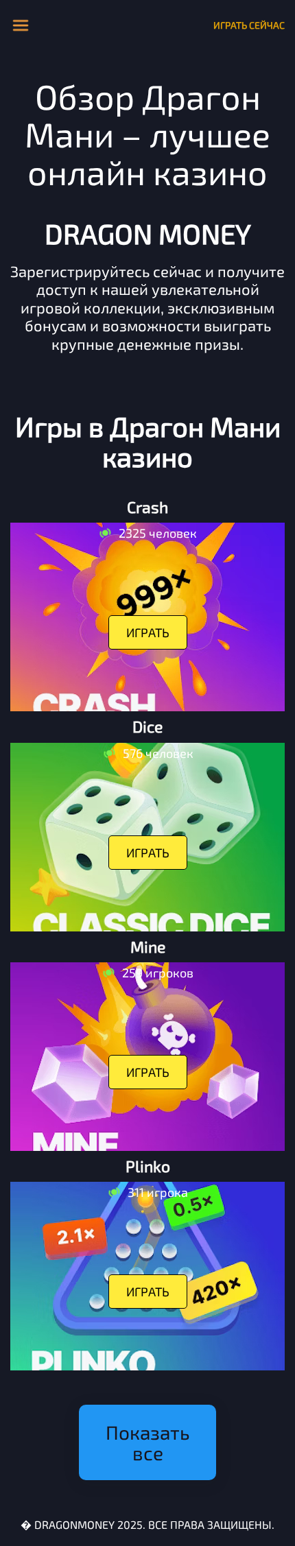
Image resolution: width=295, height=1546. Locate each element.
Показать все (147, 1442)
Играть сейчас (249, 25)
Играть (147, 632)
